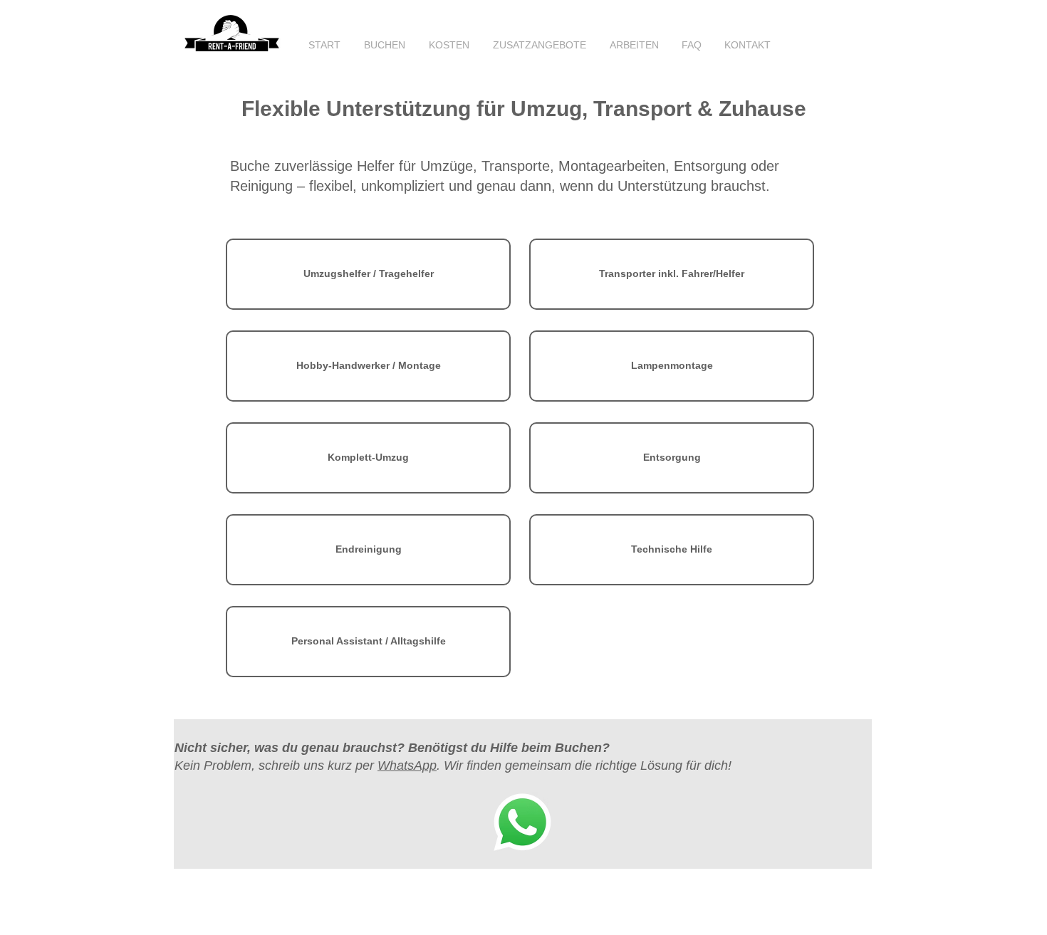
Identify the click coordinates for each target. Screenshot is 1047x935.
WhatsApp (407, 765)
